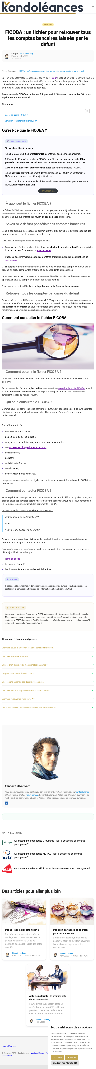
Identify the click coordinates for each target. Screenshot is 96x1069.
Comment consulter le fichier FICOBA (21, 121)
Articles (48, 24)
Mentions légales (37, 1053)
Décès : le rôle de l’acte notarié (22, 929)
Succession (12, 71)
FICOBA (53, 78)
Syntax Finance (82, 792)
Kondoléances (32, 795)
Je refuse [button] (71, 1057)
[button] (86, 111)
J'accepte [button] (57, 1057)
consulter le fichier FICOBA (71, 388)
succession (11, 260)
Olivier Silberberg (26, 54)
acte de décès (44, 250)
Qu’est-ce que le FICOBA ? (16, 115)
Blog (4, 71)
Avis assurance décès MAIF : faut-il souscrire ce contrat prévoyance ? (52, 868)
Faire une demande (48, 191)
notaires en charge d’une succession (27, 447)
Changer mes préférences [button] (65, 1063)
